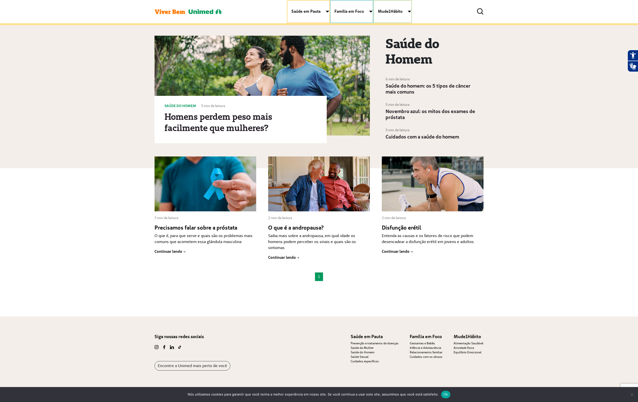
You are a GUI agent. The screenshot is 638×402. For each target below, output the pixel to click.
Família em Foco (349, 11)
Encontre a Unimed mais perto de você (192, 365)
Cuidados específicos (365, 361)
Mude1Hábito (390, 11)
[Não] (631, 394)
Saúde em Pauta (305, 11)
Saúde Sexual (360, 357)
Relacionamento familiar (426, 352)
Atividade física (464, 348)
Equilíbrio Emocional (467, 352)
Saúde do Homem (362, 352)
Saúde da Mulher (362, 348)
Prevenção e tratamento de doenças (375, 343)
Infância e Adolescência (425, 348)
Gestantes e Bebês (422, 343)
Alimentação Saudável (468, 343)
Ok (446, 394)
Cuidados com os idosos (426, 357)
